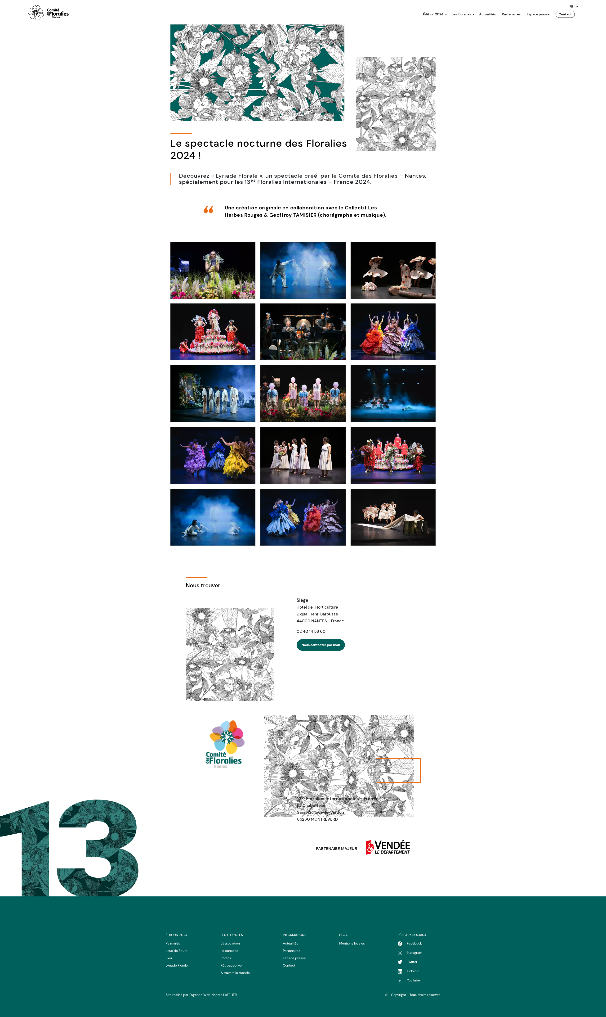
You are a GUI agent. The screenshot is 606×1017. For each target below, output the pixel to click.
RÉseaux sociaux (412, 935)
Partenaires (511, 14)
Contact (565, 14)
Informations (294, 935)
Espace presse (538, 14)
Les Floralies (461, 14)
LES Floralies (232, 935)
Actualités (487, 14)
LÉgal (344, 935)
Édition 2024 (433, 14)
